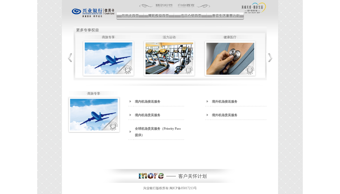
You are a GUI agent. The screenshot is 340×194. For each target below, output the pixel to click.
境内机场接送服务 (147, 101)
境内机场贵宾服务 (147, 115)
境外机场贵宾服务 (224, 115)
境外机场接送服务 (224, 101)
